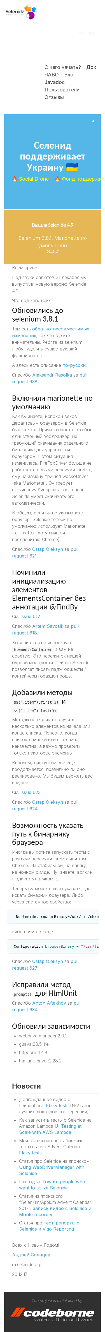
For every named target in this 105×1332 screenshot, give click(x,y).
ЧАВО (52, 75)
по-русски (74, 365)
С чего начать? (63, 67)
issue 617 (30, 616)
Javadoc (55, 82)
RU (91, 33)
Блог (69, 75)
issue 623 (31, 792)
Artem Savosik (47, 626)
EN (81, 33)
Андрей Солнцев (31, 1255)
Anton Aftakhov (49, 1003)
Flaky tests (57, 1105)
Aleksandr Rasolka (52, 375)
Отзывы (54, 97)
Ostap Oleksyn (47, 549)
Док (91, 67)
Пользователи (62, 90)
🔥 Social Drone (30, 179)
